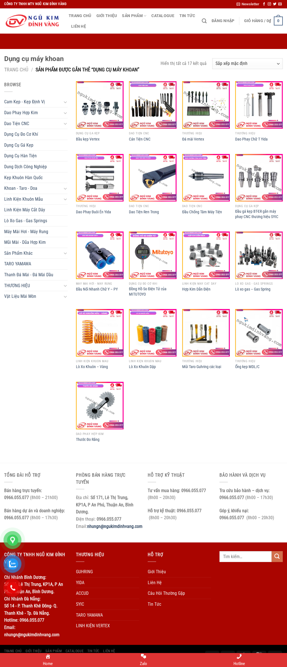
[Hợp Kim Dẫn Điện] (206, 255)
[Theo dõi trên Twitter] (274, 4)
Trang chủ (16, 69)
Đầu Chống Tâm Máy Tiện (202, 212)
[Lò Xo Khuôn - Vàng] (100, 333)
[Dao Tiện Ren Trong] (153, 178)
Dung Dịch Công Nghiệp (25, 166)
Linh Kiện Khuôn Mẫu (23, 199)
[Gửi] (277, 556)
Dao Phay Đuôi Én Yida (93, 212)
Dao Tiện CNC (16, 123)
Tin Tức (187, 15)
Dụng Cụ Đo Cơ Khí (21, 134)
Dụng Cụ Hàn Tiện (20, 155)
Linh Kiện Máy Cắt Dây (24, 209)
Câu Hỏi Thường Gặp (166, 593)
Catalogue (162, 15)
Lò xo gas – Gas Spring (252, 289)
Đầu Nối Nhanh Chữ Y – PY (97, 289)
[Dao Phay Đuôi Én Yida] (100, 178)
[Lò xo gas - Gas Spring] (259, 255)
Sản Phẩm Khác (18, 253)
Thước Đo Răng (87, 439)
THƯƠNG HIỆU (17, 285)
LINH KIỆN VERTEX (93, 625)
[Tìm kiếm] (204, 21)
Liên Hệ (78, 26)
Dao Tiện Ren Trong (144, 212)
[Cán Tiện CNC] (153, 105)
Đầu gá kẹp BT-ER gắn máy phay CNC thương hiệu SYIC (256, 214)
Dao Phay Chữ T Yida (251, 139)
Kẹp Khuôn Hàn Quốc (23, 177)
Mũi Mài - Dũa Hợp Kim (25, 242)
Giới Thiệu (106, 15)
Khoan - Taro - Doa (20, 188)
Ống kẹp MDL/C (247, 366)
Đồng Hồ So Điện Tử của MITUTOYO (147, 292)
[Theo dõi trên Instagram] (269, 4)
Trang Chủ (80, 15)
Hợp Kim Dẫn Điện (196, 289)
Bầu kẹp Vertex (87, 139)
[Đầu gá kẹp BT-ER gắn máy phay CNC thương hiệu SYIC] (259, 178)
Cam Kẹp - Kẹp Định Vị (24, 101)
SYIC (80, 604)
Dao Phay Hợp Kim (21, 112)
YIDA (80, 582)
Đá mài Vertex (193, 139)
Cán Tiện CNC (140, 139)
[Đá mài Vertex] (206, 105)
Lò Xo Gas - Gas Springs (25, 220)
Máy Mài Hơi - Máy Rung (26, 231)
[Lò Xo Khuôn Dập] (153, 333)
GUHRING (84, 571)
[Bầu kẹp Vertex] (100, 105)
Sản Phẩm (132, 15)
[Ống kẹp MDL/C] (259, 333)
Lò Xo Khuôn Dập (142, 366)
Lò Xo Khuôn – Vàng (92, 366)
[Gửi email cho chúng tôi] (280, 4)
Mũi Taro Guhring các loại (201, 366)
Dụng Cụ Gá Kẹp (18, 145)
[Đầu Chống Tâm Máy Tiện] (206, 178)
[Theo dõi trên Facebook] (264, 4)
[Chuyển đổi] (65, 102)
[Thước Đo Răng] (100, 405)
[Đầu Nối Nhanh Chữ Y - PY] (100, 255)
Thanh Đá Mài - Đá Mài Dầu (28, 274)
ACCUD (82, 593)
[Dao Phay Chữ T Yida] (259, 105)
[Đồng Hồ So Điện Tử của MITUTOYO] (153, 255)
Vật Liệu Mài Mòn (20, 296)
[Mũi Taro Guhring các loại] (206, 333)
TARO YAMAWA (17, 263)
